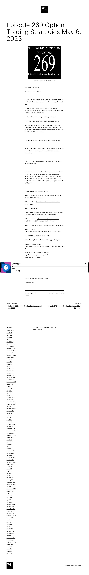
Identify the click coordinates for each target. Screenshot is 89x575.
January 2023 (10, 426)
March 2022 (10, 448)
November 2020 (11, 484)
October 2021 (10, 460)
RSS (33, 282)
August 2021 (10, 464)
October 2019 (10, 513)
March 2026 (10, 342)
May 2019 (9, 524)
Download (47, 278)
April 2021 (9, 473)
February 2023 (11, 424)
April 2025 (9, 366)
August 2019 (10, 517)
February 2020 (11, 504)
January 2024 (10, 399)
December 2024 (11, 375)
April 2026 (9, 339)
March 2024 (10, 395)
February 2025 (11, 370)
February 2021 (10, 477)
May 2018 (9, 551)
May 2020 (9, 497)
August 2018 (10, 544)
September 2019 (11, 515)
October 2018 (10, 540)
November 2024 (11, 377)
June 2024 (9, 388)
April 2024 (9, 393)
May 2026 (9, 337)
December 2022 (11, 428)
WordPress (79, 565)
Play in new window (36, 278)
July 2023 (9, 413)
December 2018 (11, 535)
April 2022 (9, 446)
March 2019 (10, 529)
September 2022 (11, 435)
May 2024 (9, 390)
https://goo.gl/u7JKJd (42, 236)
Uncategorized (60, 293)
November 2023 (11, 404)
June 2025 (9, 362)
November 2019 (11, 511)
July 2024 (9, 386)
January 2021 (10, 480)
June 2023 (9, 415)
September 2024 (11, 382)
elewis (27, 294)
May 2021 (9, 471)
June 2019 (9, 522)
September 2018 (11, 542)
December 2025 (11, 348)
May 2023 (9, 417)
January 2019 (10, 533)
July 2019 (9, 520)
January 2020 (10, 506)
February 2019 (10, 531)
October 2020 (10, 486)
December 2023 (11, 402)
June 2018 (9, 549)
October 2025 (10, 353)
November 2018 (11, 538)
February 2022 (11, 451)
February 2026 (11, 344)
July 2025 (9, 359)
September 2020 (11, 488)
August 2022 (10, 437)
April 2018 (9, 553)
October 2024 (10, 379)
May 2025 (9, 364)
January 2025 (10, 373)
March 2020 (10, 502)
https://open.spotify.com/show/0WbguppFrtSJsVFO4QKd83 (43, 231)
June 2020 (9, 495)
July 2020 (9, 493)
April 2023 (9, 419)
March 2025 (10, 368)
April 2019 (9, 526)
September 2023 (11, 408)
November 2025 (11, 350)
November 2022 (11, 431)
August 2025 (10, 357)
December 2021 (11, 455)
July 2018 (9, 546)
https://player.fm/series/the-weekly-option (50, 225)
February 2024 (11, 397)
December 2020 (11, 482)
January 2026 (10, 346)
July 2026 (9, 333)
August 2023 (10, 411)
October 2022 (10, 433)
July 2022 (9, 439)
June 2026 (9, 335)
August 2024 (10, 384)
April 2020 (9, 500)
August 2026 (10, 330)
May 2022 (9, 444)
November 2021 (11, 457)
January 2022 (10, 453)
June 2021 (9, 468)
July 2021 (9, 466)
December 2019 (11, 509)
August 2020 (10, 491)
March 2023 (10, 422)
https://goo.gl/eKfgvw (53, 240)
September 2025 (11, 355)
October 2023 (10, 406)
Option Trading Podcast (32, 87)
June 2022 (9, 442)
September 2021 (11, 462)
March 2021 (10, 475)
